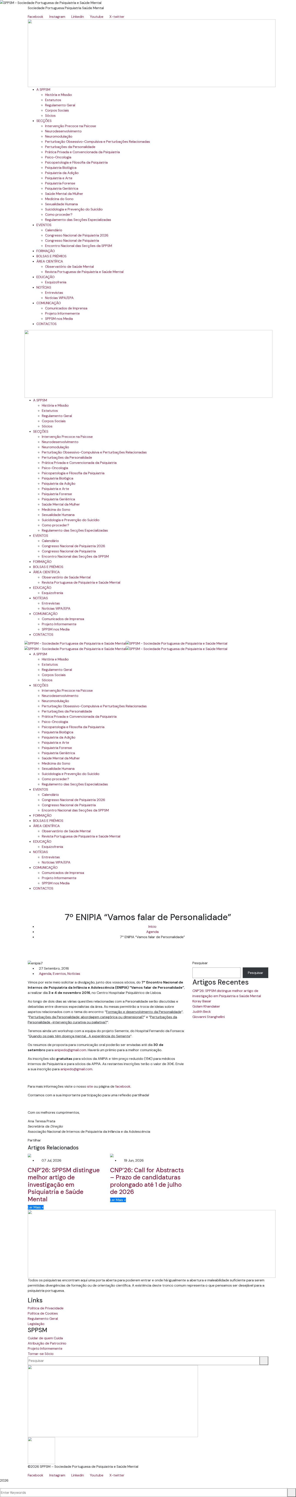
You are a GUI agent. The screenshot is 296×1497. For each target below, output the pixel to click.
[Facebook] (43, 1140)
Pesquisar (200, 963)
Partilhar (34, 1140)
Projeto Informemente (45, 1348)
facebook (122, 1086)
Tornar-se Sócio (41, 1353)
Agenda (152, 931)
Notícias (73, 973)
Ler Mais (36, 1207)
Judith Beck (201, 1011)
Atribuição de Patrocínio (47, 1343)
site (90, 1086)
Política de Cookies (43, 1313)
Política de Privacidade (45, 1308)
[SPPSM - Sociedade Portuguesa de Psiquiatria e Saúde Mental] (75, 643)
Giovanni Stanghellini (208, 1016)
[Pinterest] (50, 1140)
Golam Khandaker (206, 1006)
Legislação (36, 1323)
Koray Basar (201, 1001)
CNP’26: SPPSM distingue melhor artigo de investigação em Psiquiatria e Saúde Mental (64, 1184)
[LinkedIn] (53, 1140)
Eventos (59, 973)
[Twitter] (46, 1140)
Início (152, 926)
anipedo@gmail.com (70, 1050)
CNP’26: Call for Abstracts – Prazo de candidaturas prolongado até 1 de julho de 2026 (147, 1181)
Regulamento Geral (43, 1318)
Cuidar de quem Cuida (45, 1338)
